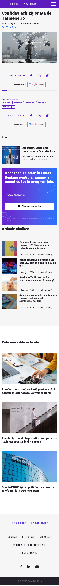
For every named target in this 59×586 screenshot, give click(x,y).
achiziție (42, 103)
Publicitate (45, 537)
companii (18, 103)
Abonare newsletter (31, 206)
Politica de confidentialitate (29, 545)
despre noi (28, 537)
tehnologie (8, 107)
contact (12, 537)
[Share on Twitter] (47, 75)
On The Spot (10, 27)
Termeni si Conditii (29, 553)
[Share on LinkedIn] (39, 75)
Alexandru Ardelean (35, 147)
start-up (30, 103)
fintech (6, 103)
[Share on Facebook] (31, 75)
